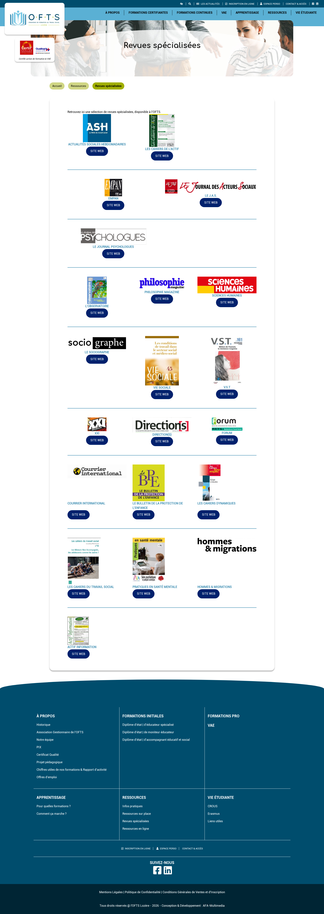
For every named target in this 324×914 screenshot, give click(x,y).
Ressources (277, 12)
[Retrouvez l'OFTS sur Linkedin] (318, 3)
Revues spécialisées (135, 821)
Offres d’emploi (47, 777)
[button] (183, 3)
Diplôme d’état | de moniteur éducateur (148, 732)
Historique (43, 725)
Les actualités (210, 3)
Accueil (57, 86)
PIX (39, 747)
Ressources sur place (136, 813)
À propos (112, 12)
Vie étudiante (306, 12)
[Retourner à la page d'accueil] (34, 19)
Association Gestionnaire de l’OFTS (60, 732)
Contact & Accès (296, 3)
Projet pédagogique (49, 762)
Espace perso (272, 3)
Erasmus (214, 813)
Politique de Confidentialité (142, 892)
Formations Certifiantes (148, 12)
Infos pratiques (132, 806)
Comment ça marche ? (52, 813)
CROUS (213, 806)
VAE (224, 12)
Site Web (97, 151)
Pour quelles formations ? (54, 806)
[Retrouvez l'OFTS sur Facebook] (314, 3)
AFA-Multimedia (214, 905)
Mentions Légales (111, 892)
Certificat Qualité (48, 754)
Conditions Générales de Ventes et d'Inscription (194, 892)
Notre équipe (45, 740)
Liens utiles (215, 821)
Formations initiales (143, 716)
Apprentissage (247, 12)
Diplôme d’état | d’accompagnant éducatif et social (156, 740)
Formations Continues (194, 12)
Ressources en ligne (135, 828)
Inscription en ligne (241, 3)
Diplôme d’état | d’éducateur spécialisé (148, 725)
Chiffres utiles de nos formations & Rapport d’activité (71, 769)
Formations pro (223, 716)
